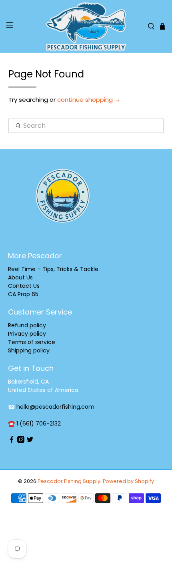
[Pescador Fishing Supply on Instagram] (20, 441)
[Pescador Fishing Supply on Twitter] (30, 441)
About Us (20, 277)
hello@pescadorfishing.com (55, 407)
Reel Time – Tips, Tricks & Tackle (53, 269)
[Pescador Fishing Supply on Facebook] (11, 441)
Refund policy (27, 325)
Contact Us (24, 286)
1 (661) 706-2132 (38, 423)
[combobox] (86, 126)
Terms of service (31, 342)
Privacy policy (27, 334)
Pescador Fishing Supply (69, 481)
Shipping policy (29, 350)
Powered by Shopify (128, 481)
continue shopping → (88, 99)
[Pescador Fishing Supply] (86, 26)
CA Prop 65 (23, 294)
